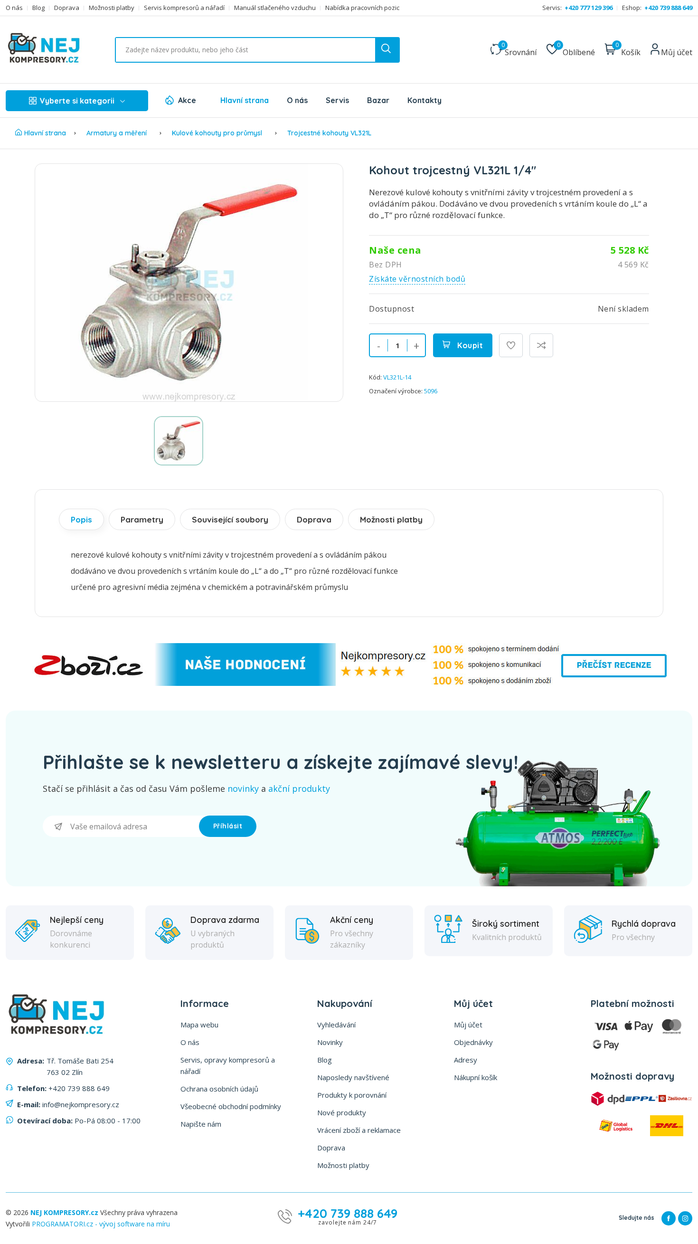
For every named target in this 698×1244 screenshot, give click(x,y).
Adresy (465, 1059)
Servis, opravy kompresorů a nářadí (227, 1065)
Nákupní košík (475, 1077)
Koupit (469, 345)
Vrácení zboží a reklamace (359, 1130)
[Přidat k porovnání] (541, 345)
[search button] (387, 50)
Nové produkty (341, 1112)
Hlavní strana (244, 100)
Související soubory (230, 519)
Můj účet (468, 1024)
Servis (337, 100)
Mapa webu (199, 1024)
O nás (14, 8)
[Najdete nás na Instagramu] (685, 1218)
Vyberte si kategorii (77, 100)
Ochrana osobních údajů (219, 1088)
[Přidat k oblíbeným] (511, 345)
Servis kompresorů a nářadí (184, 8)
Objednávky (473, 1042)
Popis (81, 519)
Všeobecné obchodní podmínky (230, 1106)
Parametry (142, 519)
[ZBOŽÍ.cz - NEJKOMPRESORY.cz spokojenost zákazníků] (349, 683)
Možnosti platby (111, 8)
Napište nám (200, 1124)
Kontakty (424, 100)
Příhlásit (228, 826)
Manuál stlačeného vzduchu (275, 8)
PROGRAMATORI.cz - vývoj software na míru (101, 1223)
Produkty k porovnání (352, 1095)
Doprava (66, 8)
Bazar (378, 100)
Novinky (330, 1042)
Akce (187, 100)
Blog (38, 8)
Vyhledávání (336, 1024)
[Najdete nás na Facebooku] (668, 1218)
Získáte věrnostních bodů (417, 279)
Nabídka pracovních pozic (362, 8)
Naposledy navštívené (353, 1077)
